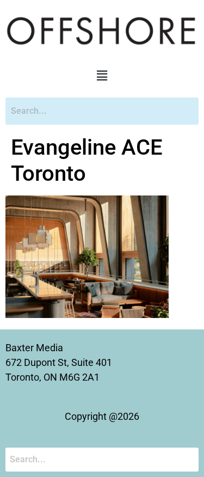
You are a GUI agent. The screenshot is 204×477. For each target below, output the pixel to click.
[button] (101, 76)
